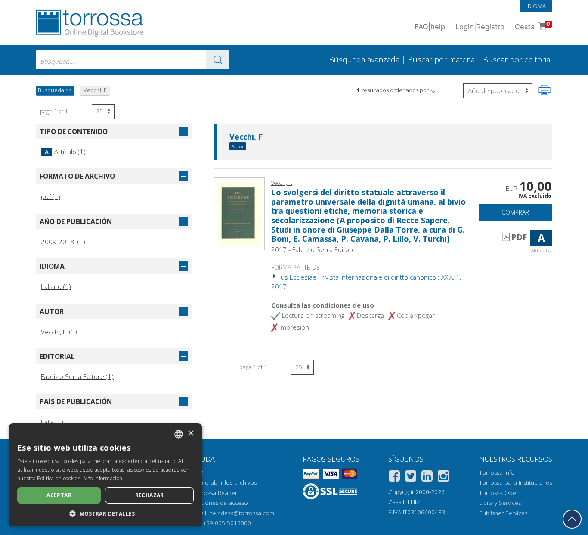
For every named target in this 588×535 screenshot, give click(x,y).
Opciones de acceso (220, 503)
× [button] (190, 433)
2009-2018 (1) (63, 241)
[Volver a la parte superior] (572, 519)
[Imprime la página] (544, 90)
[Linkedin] (427, 477)
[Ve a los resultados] (217, 59)
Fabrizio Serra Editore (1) (77, 376)
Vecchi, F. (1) (59, 331)
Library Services (500, 503)
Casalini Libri (405, 502)
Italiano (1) (56, 286)
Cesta (532, 25)
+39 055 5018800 (227, 523)
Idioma (536, 6)
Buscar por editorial (517, 59)
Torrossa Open (499, 493)
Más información (103, 478)
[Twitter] (410, 477)
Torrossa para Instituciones (515, 482)
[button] (433, 90)
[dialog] (105, 474)
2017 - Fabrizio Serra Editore (313, 249)
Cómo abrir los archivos (224, 482)
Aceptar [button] (58, 495)
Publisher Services (503, 513)
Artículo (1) (65, 151)
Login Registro (479, 26)
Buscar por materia (441, 59)
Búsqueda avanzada (364, 59)
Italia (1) (52, 421)
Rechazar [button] (149, 495)
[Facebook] (394, 477)
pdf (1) (50, 196)
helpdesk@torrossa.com (241, 513)
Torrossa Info (497, 472)
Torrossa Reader (214, 493)
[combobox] (132, 59)
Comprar (515, 212)
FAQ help (430, 26)
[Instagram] (443, 477)
